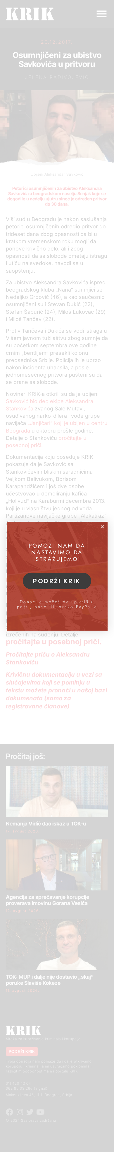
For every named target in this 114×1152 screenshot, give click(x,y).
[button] (102, 527)
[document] (57, 576)
